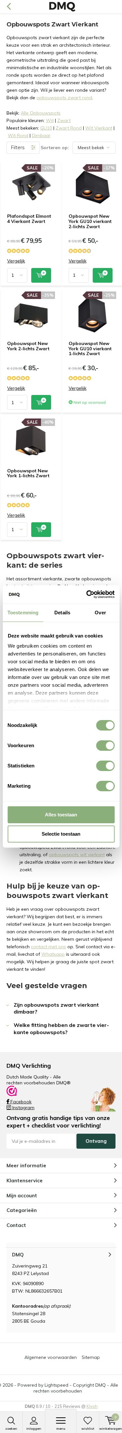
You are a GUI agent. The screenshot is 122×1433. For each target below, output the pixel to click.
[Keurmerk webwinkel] (12, 1090)
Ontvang (96, 1141)
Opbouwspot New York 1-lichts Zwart (28, 473)
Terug (8, 6)
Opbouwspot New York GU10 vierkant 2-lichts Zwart (90, 221)
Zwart (64, 120)
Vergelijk (16, 261)
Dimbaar (41, 135)
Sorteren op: (55, 147)
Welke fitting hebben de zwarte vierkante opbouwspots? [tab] (61, 1028)
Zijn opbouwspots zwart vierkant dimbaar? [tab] (56, 1008)
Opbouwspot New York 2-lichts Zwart (28, 346)
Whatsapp (53, 954)
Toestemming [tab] (22, 612)
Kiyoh (92, 1406)
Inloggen (33, 1428)
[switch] (105, 745)
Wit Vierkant (98, 128)
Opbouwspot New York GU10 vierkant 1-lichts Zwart (90, 348)
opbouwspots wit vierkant (77, 855)
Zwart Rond (69, 128)
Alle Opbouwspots (41, 113)
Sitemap (91, 1357)
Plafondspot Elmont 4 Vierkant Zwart (29, 218)
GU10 (46, 128)
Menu (60, 1428)
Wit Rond (18, 135)
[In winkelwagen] (41, 275)
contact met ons (48, 947)
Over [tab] (100, 612)
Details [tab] (62, 612)
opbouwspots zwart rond (64, 98)
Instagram (22, 1107)
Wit (50, 120)
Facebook (20, 1102)
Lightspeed (56, 1385)
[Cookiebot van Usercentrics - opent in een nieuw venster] (87, 594)
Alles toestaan (61, 814)
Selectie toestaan (61, 834)
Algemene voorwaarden (50, 1357)
